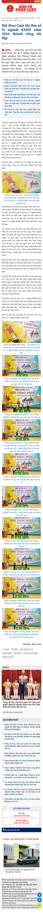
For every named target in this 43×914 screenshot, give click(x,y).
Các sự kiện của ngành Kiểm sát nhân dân (18, 18)
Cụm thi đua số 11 (26, 649)
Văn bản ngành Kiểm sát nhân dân (21, 821)
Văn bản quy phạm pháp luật (21, 814)
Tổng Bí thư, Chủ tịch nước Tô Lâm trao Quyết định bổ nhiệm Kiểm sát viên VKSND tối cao (22, 746)
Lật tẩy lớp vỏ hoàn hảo (13, 712)
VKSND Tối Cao (8, 657)
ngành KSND (7, 653)
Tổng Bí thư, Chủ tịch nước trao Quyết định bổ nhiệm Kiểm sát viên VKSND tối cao (22, 754)
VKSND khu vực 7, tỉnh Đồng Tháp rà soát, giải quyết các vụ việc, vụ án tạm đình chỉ (22, 776)
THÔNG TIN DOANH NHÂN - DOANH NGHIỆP (21, 839)
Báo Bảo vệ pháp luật (11, 830)
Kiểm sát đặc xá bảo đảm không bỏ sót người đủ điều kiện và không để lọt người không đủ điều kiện (22, 727)
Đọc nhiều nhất (10, 720)
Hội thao (15, 649)
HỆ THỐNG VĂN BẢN (21, 808)
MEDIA (6, 667)
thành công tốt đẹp (30, 653)
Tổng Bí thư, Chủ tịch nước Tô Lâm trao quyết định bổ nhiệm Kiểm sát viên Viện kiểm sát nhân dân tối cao (21, 704)
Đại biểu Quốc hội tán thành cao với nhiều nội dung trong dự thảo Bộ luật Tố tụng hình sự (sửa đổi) (22, 736)
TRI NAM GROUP (9, 910)
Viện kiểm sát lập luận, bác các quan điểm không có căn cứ (22, 800)
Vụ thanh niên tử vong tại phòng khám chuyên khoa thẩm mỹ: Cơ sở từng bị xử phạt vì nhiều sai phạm (22, 791)
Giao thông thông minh (25, 910)
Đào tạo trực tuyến (25, 913)
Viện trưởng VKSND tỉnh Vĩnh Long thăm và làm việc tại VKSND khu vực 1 (22, 769)
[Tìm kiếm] (39, 905)
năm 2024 (17, 653)
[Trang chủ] (21, 8)
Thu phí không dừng (10, 913)
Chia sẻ (39, 895)
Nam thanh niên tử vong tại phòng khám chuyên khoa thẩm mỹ (22, 762)
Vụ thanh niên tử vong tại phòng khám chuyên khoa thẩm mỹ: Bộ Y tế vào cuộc (22, 783)
